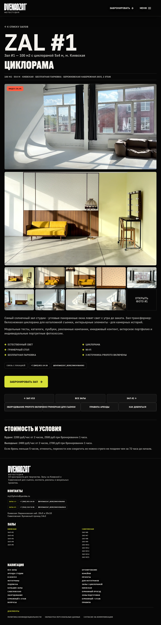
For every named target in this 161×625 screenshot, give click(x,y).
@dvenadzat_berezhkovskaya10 (52, 507)
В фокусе (12, 577)
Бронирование (89, 570)
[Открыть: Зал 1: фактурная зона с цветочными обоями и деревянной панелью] (111, 277)
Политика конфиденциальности (25, 617)
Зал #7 (85, 535)
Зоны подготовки (91, 595)
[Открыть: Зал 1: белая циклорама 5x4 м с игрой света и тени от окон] (80, 299)
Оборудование (15, 595)
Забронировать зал (24, 381)
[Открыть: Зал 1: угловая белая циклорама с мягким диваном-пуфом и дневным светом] (111, 299)
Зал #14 (85, 554)
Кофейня (86, 573)
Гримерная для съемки (61, 407)
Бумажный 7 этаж (91, 599)
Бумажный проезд (91, 591)
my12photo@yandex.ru (19, 496)
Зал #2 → (131, 398)
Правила (86, 602)
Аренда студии (15, 573)
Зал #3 (11, 539)
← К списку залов (16, 26)
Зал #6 (85, 532)
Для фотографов (90, 580)
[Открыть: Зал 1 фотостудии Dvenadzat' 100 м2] (80, 219)
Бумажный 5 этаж (17, 599)
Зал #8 (85, 539)
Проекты (86, 577)
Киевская (87, 588)
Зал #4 (11, 542)
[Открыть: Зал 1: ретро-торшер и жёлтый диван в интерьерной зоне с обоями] (80, 277)
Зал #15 (85, 557)
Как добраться (137, 407)
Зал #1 (11, 532)
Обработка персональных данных (62, 617)
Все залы (80, 398)
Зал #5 (11, 545)
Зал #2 (11, 535)
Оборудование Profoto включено (24, 407)
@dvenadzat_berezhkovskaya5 (68, 365)
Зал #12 (85, 548)
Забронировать (120, 8)
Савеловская (14, 591)
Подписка (13, 584)
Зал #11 (85, 545)
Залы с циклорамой (92, 584)
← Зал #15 (29, 398)
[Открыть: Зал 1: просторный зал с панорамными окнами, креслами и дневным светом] (19, 299)
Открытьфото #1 (141, 299)
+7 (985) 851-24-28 (39, 365)
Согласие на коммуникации (98, 617)
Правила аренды (99, 407)
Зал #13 (85, 551)
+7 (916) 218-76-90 (27, 507)
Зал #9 (85, 542)
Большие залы (15, 588)
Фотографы (13, 580)
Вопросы (12, 602)
